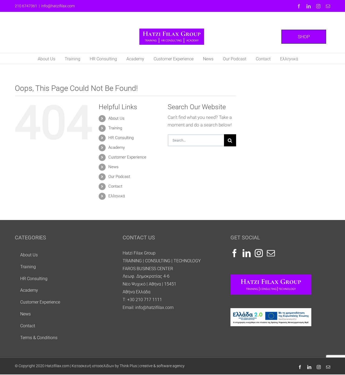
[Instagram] (259, 253)
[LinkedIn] (247, 253)
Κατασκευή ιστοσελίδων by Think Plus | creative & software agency (128, 366)
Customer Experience (127, 157)
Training (115, 128)
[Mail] (271, 253)
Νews (113, 166)
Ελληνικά (116, 196)
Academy (116, 147)
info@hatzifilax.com (58, 6)
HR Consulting (121, 137)
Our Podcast (119, 176)
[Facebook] (234, 253)
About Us (116, 118)
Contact (115, 186)
